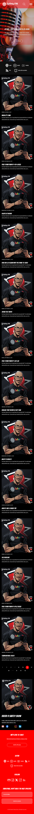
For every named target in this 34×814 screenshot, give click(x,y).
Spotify (18, 65)
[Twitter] (16, 780)
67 (31, 667)
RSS (10, 70)
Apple (10, 65)
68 (8, 671)
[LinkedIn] (24, 780)
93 (25, 671)
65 (23, 667)
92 (20, 671)
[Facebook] (12, 780)
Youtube (27, 65)
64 (18, 667)
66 (27, 667)
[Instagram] (20, 780)
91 (16, 671)
